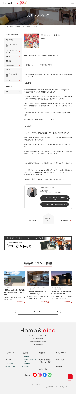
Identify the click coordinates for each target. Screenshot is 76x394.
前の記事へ (32, 220)
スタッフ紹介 (43, 369)
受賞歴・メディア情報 (30, 360)
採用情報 (59, 367)
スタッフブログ (27, 26)
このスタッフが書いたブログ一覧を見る (55, 198)
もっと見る (38, 311)
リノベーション (12, 366)
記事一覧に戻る (48, 219)
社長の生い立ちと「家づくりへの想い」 (46, 361)
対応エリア (27, 366)
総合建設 (26, 364)
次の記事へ (64, 220)
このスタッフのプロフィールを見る (54, 204)
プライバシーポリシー (38, 384)
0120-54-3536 (39, 344)
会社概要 (17, 26)
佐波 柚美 (57, 35)
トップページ (10, 353)
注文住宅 (10, 364)
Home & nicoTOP (8, 26)
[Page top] (70, 376)
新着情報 (42, 353)
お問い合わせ (60, 360)
